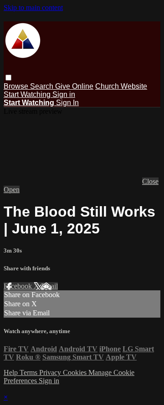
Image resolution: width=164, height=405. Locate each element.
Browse (17, 86)
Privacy (51, 372)
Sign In (67, 102)
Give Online (74, 86)
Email (49, 286)
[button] (8, 78)
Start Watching (28, 94)
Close (150, 181)
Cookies (75, 372)
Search (42, 86)
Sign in (63, 94)
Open (12, 189)
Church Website (121, 86)
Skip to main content (33, 7)
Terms (29, 372)
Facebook (19, 286)
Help (12, 372)
